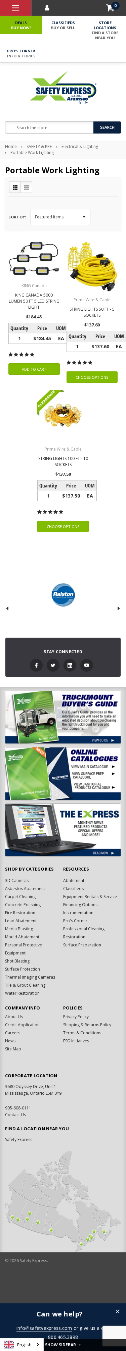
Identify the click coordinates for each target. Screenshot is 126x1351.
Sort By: (17, 216)
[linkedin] (70, 665)
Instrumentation (78, 913)
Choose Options (92, 377)
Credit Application (22, 1025)
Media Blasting (19, 929)
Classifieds (63, 25)
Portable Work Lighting (32, 152)
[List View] (26, 187)
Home (11, 146)
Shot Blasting (17, 961)
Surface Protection (22, 969)
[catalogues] (63, 773)
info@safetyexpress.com (44, 1328)
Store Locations (105, 30)
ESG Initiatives (76, 1041)
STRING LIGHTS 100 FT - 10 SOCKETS (63, 461)
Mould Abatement (22, 937)
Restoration (74, 937)
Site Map (13, 1049)
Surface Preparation (82, 945)
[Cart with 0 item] (110, 8)
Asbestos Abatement (25, 888)
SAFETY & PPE (39, 146)
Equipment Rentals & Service (90, 896)
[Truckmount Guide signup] (63, 717)
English (24, 1345)
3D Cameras (17, 880)
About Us (14, 1017)
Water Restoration (22, 993)
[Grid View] (15, 187)
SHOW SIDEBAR (63, 1345)
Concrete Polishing (23, 904)
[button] (117, 1312)
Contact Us (15, 1115)
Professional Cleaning (83, 929)
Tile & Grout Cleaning (25, 985)
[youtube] (86, 665)
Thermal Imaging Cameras (30, 977)
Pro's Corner (21, 53)
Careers (12, 1033)
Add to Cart (34, 369)
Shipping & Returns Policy (87, 1025)
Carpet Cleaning (20, 896)
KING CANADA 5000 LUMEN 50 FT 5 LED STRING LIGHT (34, 301)
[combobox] (22, 1344)
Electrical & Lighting (79, 146)
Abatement (73, 880)
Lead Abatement (21, 921)
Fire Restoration (20, 913)
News (10, 1041)
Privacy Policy (76, 1017)
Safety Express (18, 1139)
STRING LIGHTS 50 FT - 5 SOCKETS (92, 312)
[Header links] (15, 8)
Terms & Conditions (82, 1033)
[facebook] (36, 665)
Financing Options (80, 904)
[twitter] (53, 665)
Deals (21, 25)
